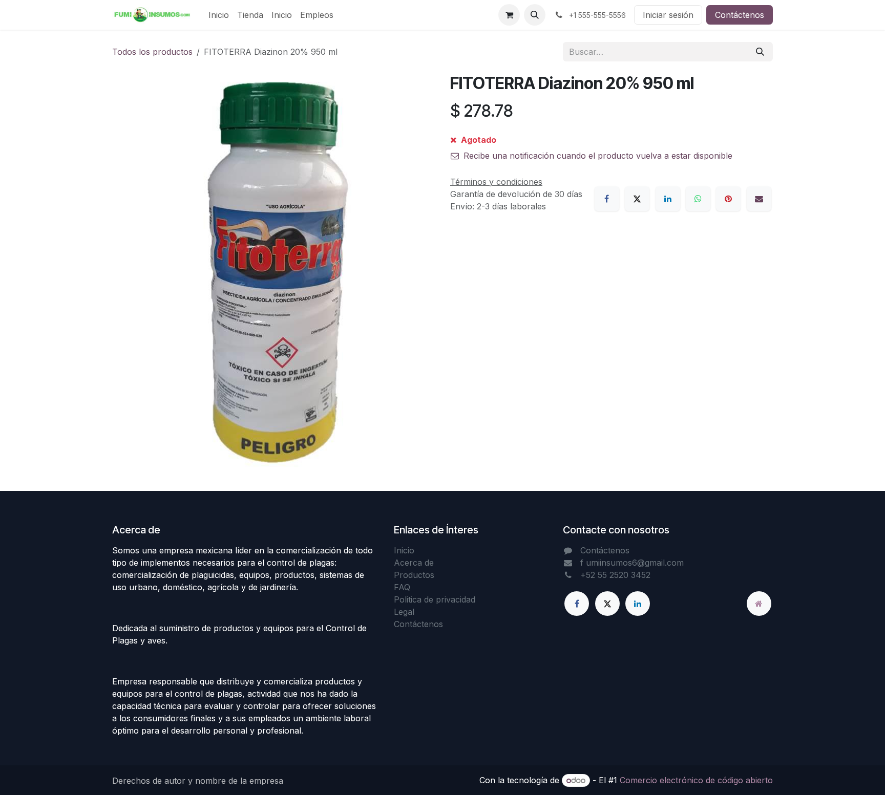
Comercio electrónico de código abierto (696, 780)
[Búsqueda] (760, 51)
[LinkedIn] (668, 198)
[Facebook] (607, 198)
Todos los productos (152, 52)
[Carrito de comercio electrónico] (509, 15)
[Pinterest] (728, 198)
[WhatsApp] (698, 198)
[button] (534, 15)
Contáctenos (739, 15)
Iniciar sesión (668, 15)
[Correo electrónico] (759, 198)
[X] (637, 198)
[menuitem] (218, 15)
